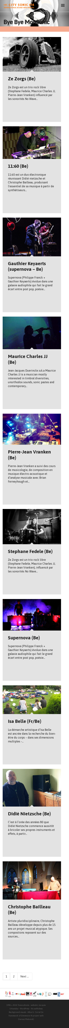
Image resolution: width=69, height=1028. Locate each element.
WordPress (24, 1009)
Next (23, 976)
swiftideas (38, 1009)
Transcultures (23, 1005)
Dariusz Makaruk (25, 1019)
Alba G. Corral (34, 1012)
